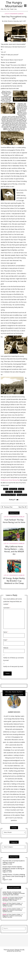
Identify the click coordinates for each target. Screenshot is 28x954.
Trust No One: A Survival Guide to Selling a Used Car (14, 861)
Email (5, 640)
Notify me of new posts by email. (13, 666)
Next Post (22, 507)
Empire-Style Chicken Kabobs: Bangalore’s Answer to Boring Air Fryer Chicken (13, 868)
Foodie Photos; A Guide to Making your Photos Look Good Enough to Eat (14, 876)
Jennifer (5, 897)
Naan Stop (9, 492)
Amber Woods (8, 21)
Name (5, 632)
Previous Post (7, 507)
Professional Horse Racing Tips (10, 480)
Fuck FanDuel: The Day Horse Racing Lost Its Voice (14, 521)
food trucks (13, 489)
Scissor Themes (14, 950)
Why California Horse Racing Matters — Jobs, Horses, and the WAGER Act (14, 550)
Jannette (21, 489)
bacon (6, 489)
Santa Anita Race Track (8, 495)
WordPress (17, 951)
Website (5, 648)
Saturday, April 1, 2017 (20, 21)
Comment (6, 608)
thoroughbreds (21, 495)
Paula (4, 903)
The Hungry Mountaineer (14, 4)
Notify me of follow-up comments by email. (13, 659)
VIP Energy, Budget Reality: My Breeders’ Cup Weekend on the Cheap (14, 580)
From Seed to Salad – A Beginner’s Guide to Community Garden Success (12, 904)
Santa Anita (18, 492)
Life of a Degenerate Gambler (14, 13)
